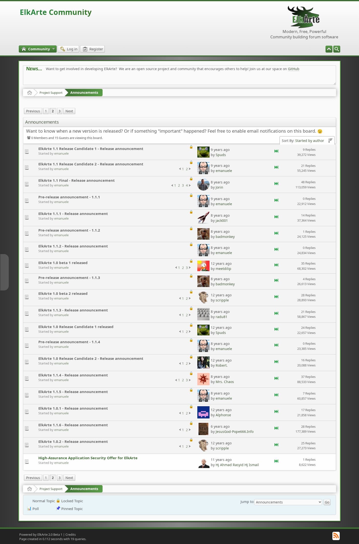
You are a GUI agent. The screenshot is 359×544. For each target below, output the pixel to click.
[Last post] (277, 152)
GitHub (293, 68)
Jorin (219, 187)
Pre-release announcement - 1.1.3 (69, 277)
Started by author (309, 140)
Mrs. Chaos (225, 381)
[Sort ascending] (330, 141)
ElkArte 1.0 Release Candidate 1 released (76, 326)
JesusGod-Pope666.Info (234, 431)
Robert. (222, 365)
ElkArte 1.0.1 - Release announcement (73, 408)
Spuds (221, 154)
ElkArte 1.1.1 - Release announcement (73, 213)
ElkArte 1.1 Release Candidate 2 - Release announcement (90, 163)
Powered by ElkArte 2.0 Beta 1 (40, 534)
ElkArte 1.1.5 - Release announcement (73, 391)
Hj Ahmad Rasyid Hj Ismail (237, 464)
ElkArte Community (56, 12)
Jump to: (247, 501)
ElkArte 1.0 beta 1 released (63, 262)
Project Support (51, 92)
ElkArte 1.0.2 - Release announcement (73, 441)
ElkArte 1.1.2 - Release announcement (73, 246)
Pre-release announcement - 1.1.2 (69, 230)
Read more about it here (46, 79)
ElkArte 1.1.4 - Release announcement (73, 375)
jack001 (222, 220)
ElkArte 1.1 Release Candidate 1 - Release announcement (90, 148)
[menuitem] (336, 49)
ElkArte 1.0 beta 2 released (63, 293)
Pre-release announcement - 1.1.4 (69, 341)
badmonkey (225, 236)
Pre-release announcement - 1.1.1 (69, 196)
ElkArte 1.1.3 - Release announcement (73, 310)
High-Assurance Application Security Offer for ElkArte (87, 457)
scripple (222, 300)
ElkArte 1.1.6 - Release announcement (73, 424)
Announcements (84, 92)
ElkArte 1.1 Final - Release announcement (76, 180)
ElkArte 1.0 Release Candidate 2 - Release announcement (90, 358)
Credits (70, 534)
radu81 (221, 316)
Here (103, 79)
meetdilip (223, 268)
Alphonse (223, 415)
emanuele (61, 153)
